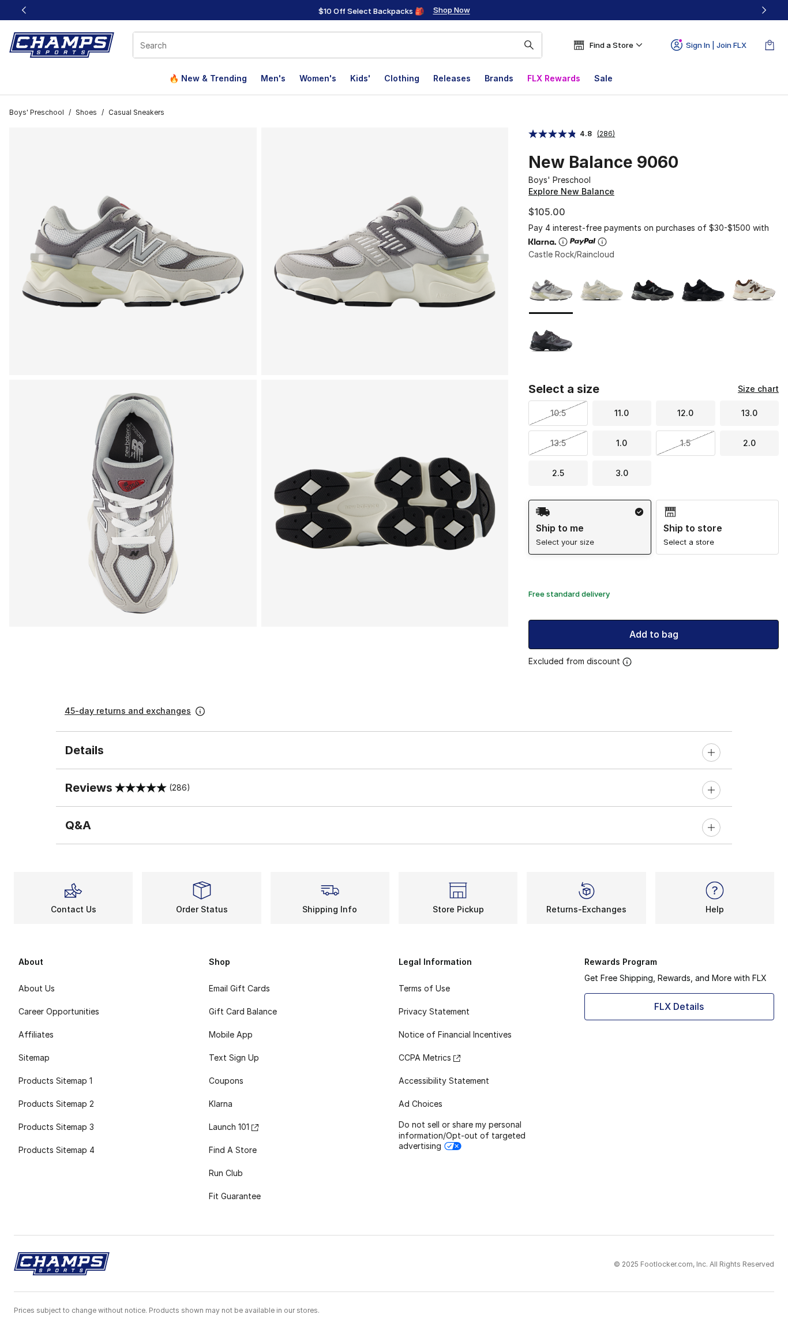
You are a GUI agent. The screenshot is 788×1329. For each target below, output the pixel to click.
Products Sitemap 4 (56, 1150)
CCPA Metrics (425, 1057)
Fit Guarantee (235, 1196)
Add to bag (653, 634)
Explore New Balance (571, 191)
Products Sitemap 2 (56, 1104)
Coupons (226, 1080)
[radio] (589, 527)
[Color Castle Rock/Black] (652, 290)
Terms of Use (424, 988)
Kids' (360, 78)
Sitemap (34, 1057)
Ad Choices (420, 1104)
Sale (603, 78)
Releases (452, 78)
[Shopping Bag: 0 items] (769, 45)
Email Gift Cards (239, 988)
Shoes (86, 112)
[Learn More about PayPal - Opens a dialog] (602, 242)
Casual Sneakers (136, 112)
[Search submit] (529, 45)
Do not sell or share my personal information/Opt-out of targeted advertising (462, 1135)
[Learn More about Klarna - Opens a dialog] (563, 242)
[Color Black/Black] (703, 290)
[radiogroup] (653, 527)
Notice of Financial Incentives (455, 1034)
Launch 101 (229, 1127)
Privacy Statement (434, 1011)
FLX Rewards (553, 78)
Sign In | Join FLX (716, 45)
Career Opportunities (58, 1011)
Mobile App (231, 1034)
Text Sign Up (234, 1057)
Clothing (401, 78)
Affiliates (36, 1034)
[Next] (764, 10)
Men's (273, 78)
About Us (36, 988)
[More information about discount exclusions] (627, 662)
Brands (499, 78)
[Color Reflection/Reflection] (602, 290)
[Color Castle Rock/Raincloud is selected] (551, 290)
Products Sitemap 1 (55, 1080)
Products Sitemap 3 (56, 1127)
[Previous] (24, 10)
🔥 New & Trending (208, 78)
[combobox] (337, 45)
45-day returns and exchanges (128, 711)
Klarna (220, 1104)
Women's (317, 78)
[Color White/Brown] (754, 290)
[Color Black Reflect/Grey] (551, 340)
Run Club (226, 1173)
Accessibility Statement (444, 1080)
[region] (394, 10)
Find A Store (233, 1150)
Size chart (758, 389)
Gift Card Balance (243, 1011)
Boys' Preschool (36, 112)
